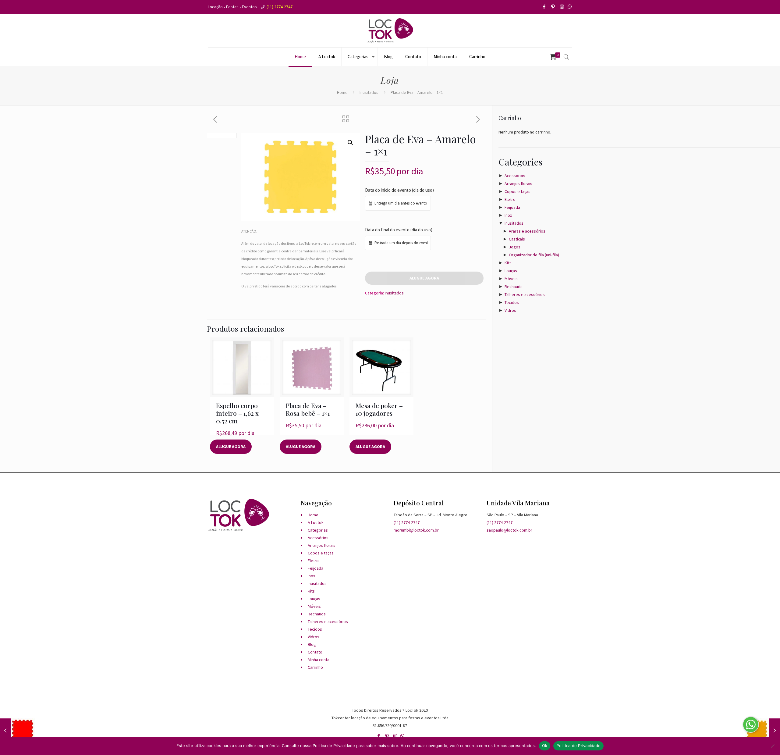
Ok (545, 745)
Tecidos (512, 302)
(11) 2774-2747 (279, 6)
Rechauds (514, 286)
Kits (508, 262)
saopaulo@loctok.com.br (509, 530)
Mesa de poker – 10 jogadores (379, 409)
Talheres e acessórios (525, 294)
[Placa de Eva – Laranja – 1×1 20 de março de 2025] (762, 730)
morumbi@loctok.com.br (416, 530)
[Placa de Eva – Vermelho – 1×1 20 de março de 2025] (17, 730)
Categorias (318, 530)
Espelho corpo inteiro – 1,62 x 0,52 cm (237, 413)
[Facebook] (544, 6)
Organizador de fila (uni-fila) (534, 255)
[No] (772, 746)
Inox (508, 215)
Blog (312, 644)
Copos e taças (517, 191)
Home (342, 92)
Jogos (514, 247)
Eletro (510, 199)
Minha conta (318, 659)
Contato (315, 652)
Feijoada (512, 207)
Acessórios (515, 175)
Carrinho (315, 667)
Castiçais (517, 239)
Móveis (511, 278)
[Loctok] (390, 30)
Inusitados (369, 92)
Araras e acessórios (527, 231)
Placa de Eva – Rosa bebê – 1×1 (308, 409)
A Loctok (316, 522)
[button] (350, 142)
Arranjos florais (518, 183)
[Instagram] (562, 6)
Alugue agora (424, 278)
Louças (511, 270)
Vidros (510, 310)
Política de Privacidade (578, 745)
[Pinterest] (553, 6)
